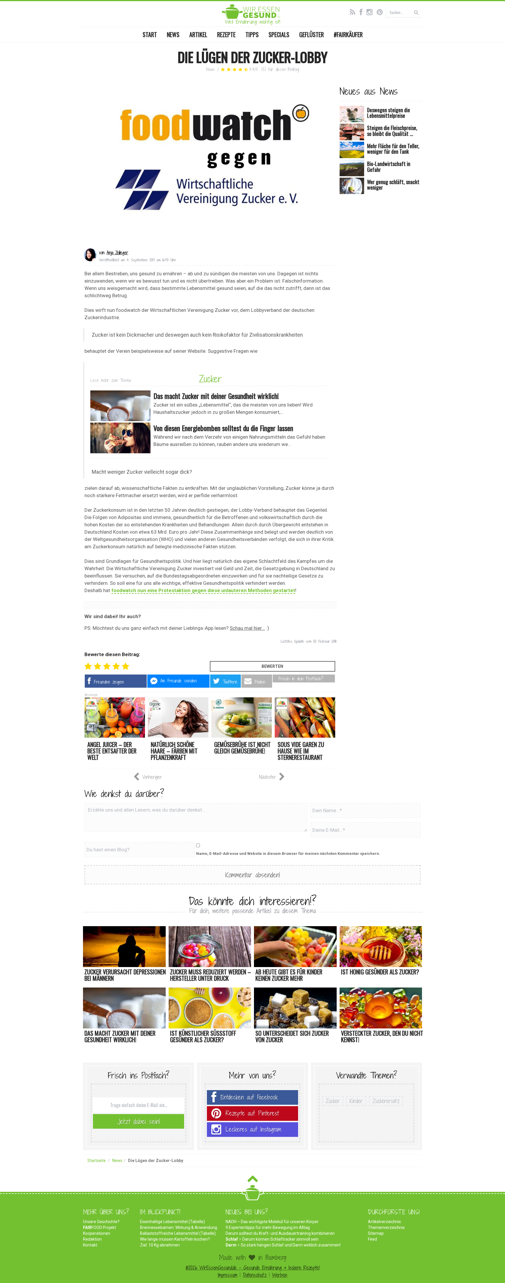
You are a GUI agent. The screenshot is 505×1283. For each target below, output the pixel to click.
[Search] (416, 12)
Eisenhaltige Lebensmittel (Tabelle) (172, 1221)
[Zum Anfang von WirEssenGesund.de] (252, 1180)
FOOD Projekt (99, 1227)
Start (150, 34)
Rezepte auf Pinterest (252, 1113)
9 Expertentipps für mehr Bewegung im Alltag (268, 1227)
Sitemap (376, 1233)
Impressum (227, 1275)
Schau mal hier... (247, 628)
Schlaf (232, 1239)
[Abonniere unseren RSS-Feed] (354, 11)
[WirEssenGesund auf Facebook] (362, 11)
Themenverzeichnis (386, 1227)
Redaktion (92, 1239)
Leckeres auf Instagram (253, 1129)
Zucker (210, 378)
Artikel (198, 34)
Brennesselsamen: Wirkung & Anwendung (178, 1227)
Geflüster (311, 34)
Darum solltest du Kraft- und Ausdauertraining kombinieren (280, 1233)
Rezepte (226, 34)
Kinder (356, 1101)
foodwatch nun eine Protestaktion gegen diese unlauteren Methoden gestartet (203, 590)
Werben (279, 1275)
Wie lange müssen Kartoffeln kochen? (175, 1239)
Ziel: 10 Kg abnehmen (160, 1245)
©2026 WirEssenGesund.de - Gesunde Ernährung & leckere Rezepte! (253, 1267)
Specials (279, 34)
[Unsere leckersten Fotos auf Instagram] (371, 11)
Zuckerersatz (386, 1101)
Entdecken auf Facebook (249, 1097)
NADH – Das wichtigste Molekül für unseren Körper (272, 1221)
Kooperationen (96, 1233)
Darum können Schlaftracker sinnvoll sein (280, 1239)
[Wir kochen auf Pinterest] (381, 11)
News (173, 34)
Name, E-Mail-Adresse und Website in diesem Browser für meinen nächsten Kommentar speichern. (288, 853)
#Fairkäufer (348, 34)
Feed (372, 1239)
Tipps (252, 34)
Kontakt (90, 1245)
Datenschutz (255, 1275)
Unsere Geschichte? (101, 1221)
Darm (231, 1245)
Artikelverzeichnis (384, 1221)
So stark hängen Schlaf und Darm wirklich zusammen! (290, 1245)
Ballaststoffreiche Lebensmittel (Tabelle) (178, 1233)
